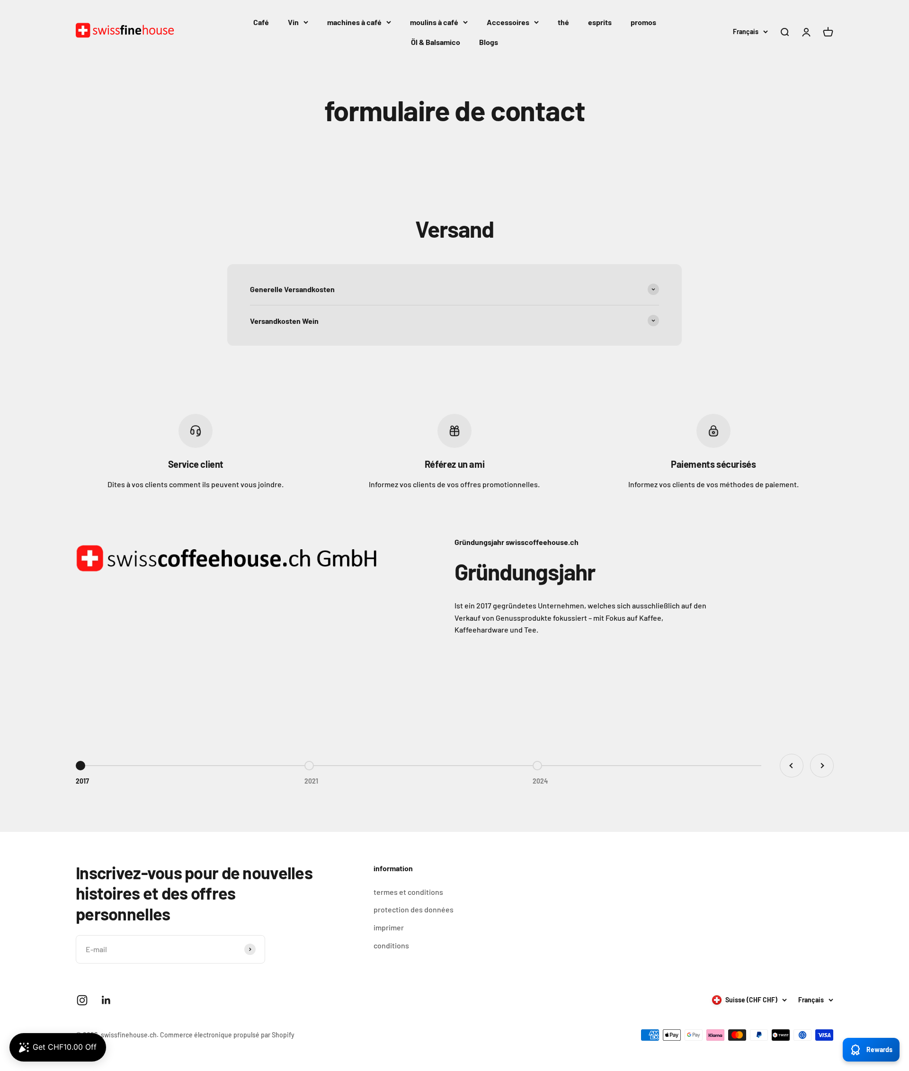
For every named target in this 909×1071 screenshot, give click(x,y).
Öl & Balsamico (435, 41)
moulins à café (434, 22)
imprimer (389, 927)
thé (563, 22)
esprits (600, 22)
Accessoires (508, 22)
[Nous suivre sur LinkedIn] (106, 1000)
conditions (391, 945)
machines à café (354, 22)
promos (643, 22)
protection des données (414, 909)
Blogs (488, 41)
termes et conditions (408, 891)
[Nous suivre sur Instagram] (82, 1000)
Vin (293, 22)
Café (261, 22)
